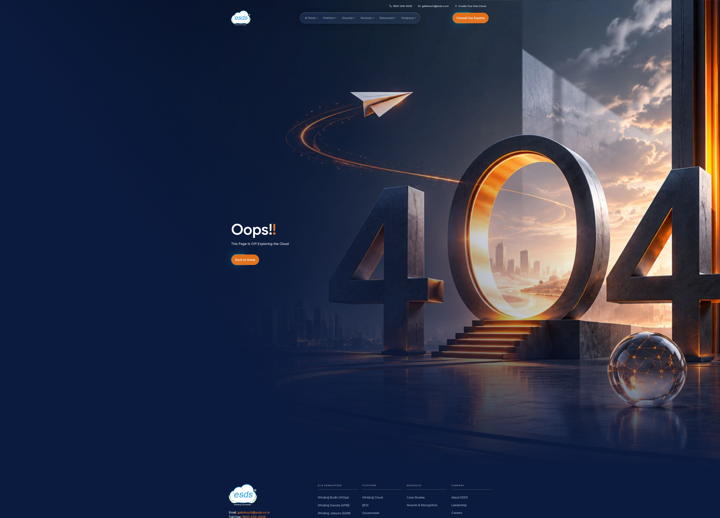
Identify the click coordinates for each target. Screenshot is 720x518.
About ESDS (459, 497)
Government (370, 513)
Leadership (458, 505)
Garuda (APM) (334, 506)
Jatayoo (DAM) (334, 513)
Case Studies (416, 497)
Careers (456, 513)
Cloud (372, 498)
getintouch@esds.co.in (253, 512)
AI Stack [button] (310, 17)
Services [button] (366, 17)
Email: (233, 512)
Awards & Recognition (422, 505)
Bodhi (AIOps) (333, 498)
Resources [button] (387, 17)
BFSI (365, 505)
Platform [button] (328, 17)
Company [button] (407, 17)
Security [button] (347, 17)
